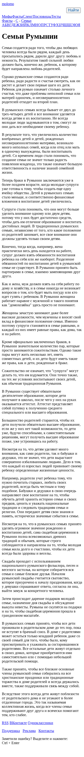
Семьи (26, 21)
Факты (17, 16)
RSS (5, 723)
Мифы (7, 16)
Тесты (56, 16)
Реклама (29, 731)
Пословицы (42, 16)
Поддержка (11, 731)
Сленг (28, 16)
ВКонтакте (18, 723)
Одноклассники (40, 723)
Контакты (46, 731)
